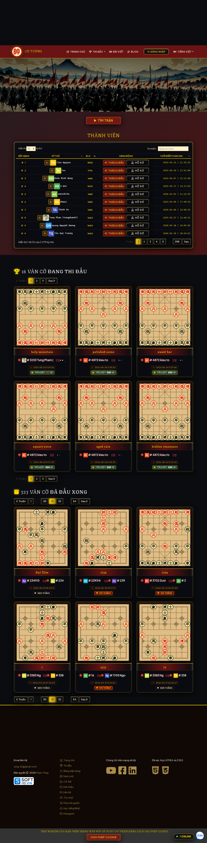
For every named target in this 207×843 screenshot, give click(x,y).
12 (164, 667)
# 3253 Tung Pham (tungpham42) (49, 360)
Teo (63, 170)
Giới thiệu (67, 786)
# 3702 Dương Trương (165, 580)
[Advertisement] (103, 22)
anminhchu (63, 194)
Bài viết (118, 51)
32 (59, 501)
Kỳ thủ (56, 155)
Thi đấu (67, 765)
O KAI (63, 186)
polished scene (103, 351)
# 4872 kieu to (98, 360)
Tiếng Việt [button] (184, 51)
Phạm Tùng (42, 772)
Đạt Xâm (42, 572)
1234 (103, 572)
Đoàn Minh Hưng (63, 178)
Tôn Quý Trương (63, 233)
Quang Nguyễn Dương (63, 225)
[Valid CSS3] (165, 770)
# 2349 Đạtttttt (38, 580)
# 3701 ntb (188, 580)
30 (44, 501)
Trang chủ (77, 51)
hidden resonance (165, 446)
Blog (134, 51)
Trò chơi (68, 797)
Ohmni (63, 202)
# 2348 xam (63, 580)
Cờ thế (67, 781)
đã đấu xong (68, 491)
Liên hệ (67, 792)
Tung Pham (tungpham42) (63, 217)
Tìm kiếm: (152, 148)
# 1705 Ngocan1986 (123, 675)
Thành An (63, 209)
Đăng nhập (157, 51)
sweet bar (165, 351)
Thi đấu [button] (97, 51)
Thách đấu (116, 162)
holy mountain (42, 351)
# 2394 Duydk (126, 580)
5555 (103, 667)
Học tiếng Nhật (71, 808)
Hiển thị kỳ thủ (30, 148)
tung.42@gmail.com (25, 766)
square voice (42, 446)
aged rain (103, 446)
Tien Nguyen (63, 162)
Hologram (68, 813)
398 (177, 241)
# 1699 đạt (95, 675)
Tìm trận (105, 120)
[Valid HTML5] (156, 770)
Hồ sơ (139, 162)
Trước (22, 501)
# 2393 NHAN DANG (101, 580)
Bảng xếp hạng (71, 770)
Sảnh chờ (68, 776)
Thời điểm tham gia (171, 155)
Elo (88, 155)
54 (74, 501)
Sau (186, 241)
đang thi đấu (67, 271)
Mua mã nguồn (71, 802)
